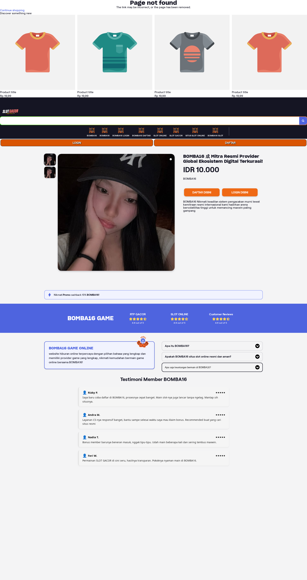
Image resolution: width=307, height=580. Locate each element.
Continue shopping (12, 10)
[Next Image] (172, 212)
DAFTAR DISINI (201, 192)
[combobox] (149, 121)
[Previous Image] (60, 212)
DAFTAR (230, 142)
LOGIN (77, 142)
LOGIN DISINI (239, 192)
